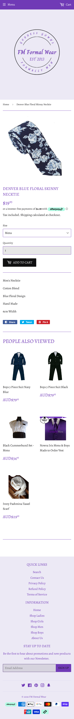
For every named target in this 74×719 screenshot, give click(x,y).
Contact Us (37, 578)
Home (6, 104)
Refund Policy (37, 589)
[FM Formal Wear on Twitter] (23, 686)
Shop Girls (37, 621)
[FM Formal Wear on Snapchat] (49, 686)
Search (37, 572)
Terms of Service (37, 594)
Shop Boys (37, 632)
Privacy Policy (37, 583)
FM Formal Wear (37, 696)
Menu (11, 4)
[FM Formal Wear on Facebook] (30, 686)
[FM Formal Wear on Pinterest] (36, 686)
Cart (68, 4)
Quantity (8, 243)
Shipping (26, 215)
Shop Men (37, 627)
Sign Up (63, 668)
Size (5, 225)
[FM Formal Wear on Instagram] (42, 686)
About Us (37, 638)
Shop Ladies (37, 616)
